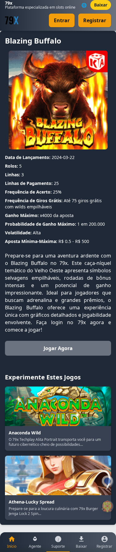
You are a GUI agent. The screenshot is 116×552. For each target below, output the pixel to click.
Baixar (100, 5)
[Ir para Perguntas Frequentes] (107, 481)
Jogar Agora (58, 348)
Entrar (62, 20)
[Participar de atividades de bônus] (107, 506)
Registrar (94, 20)
